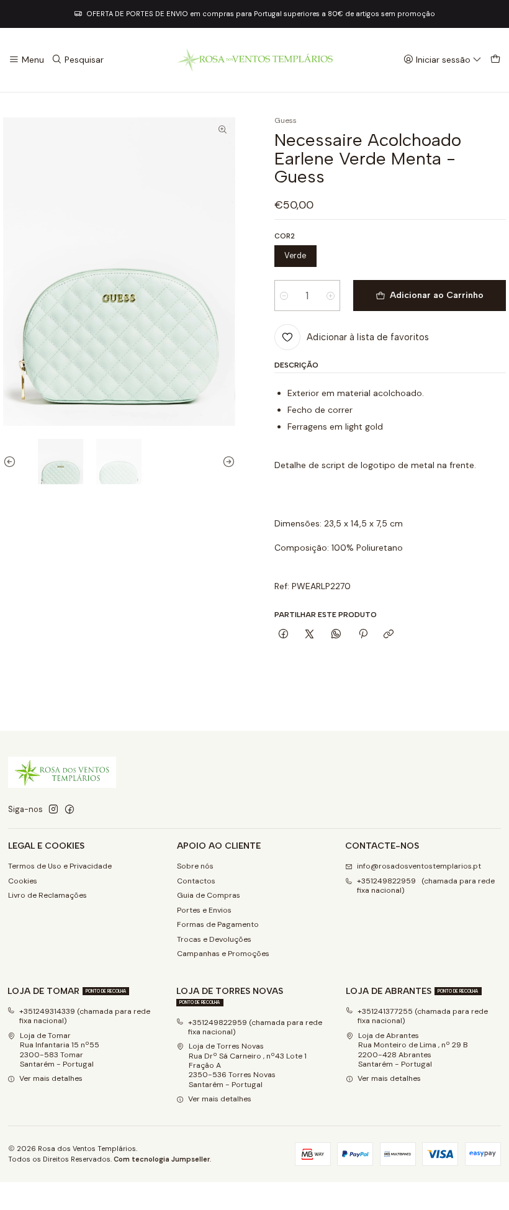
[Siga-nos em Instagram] (53, 809)
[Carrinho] (495, 60)
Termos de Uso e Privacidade (60, 866)
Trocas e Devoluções (214, 939)
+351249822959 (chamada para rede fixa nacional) (426, 885)
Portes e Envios (204, 910)
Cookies (22, 881)
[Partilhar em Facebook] (283, 634)
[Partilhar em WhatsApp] (336, 634)
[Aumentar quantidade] (331, 295)
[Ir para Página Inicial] (254, 60)
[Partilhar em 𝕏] (309, 634)
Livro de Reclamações (47, 895)
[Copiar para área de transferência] (389, 634)
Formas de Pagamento (218, 924)
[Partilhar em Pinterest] (362, 634)
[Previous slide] (12, 461)
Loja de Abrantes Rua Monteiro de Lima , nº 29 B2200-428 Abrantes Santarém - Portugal (413, 1050)
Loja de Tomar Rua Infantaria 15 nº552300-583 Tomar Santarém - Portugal (59, 1050)
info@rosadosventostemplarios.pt (419, 866)
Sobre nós (195, 866)
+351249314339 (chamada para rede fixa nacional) (84, 1016)
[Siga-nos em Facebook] (69, 809)
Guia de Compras (208, 895)
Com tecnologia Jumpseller (162, 1159)
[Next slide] (226, 461)
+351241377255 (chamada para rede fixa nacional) (423, 1016)
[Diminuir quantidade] (284, 295)
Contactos (196, 881)
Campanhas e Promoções (223, 954)
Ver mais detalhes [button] (51, 1078)
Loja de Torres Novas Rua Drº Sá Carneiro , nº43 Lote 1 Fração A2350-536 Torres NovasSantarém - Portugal (248, 1065)
